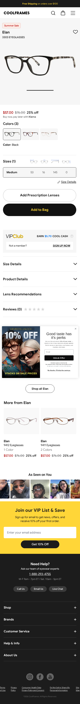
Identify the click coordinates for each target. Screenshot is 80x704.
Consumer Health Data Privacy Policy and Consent (33, 689)
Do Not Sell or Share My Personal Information (60, 689)
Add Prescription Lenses (39, 195)
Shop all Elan (40, 388)
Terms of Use (3, 689)
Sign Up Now (61, 245)
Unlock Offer (59, 358)
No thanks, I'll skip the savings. (59, 370)
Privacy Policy (14, 689)
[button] (20, 489)
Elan (6, 32)
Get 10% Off (40, 544)
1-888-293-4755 (40, 574)
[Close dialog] (75, 328)
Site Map (78, 689)
